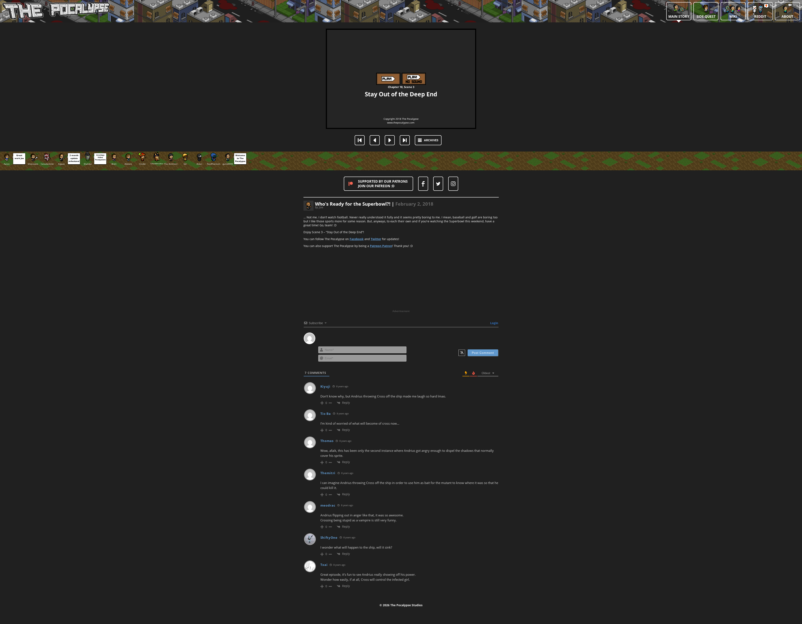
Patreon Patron (381, 246)
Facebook (357, 239)
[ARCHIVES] (431, 144)
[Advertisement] (401, 280)
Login (493, 323)
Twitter (376, 239)
